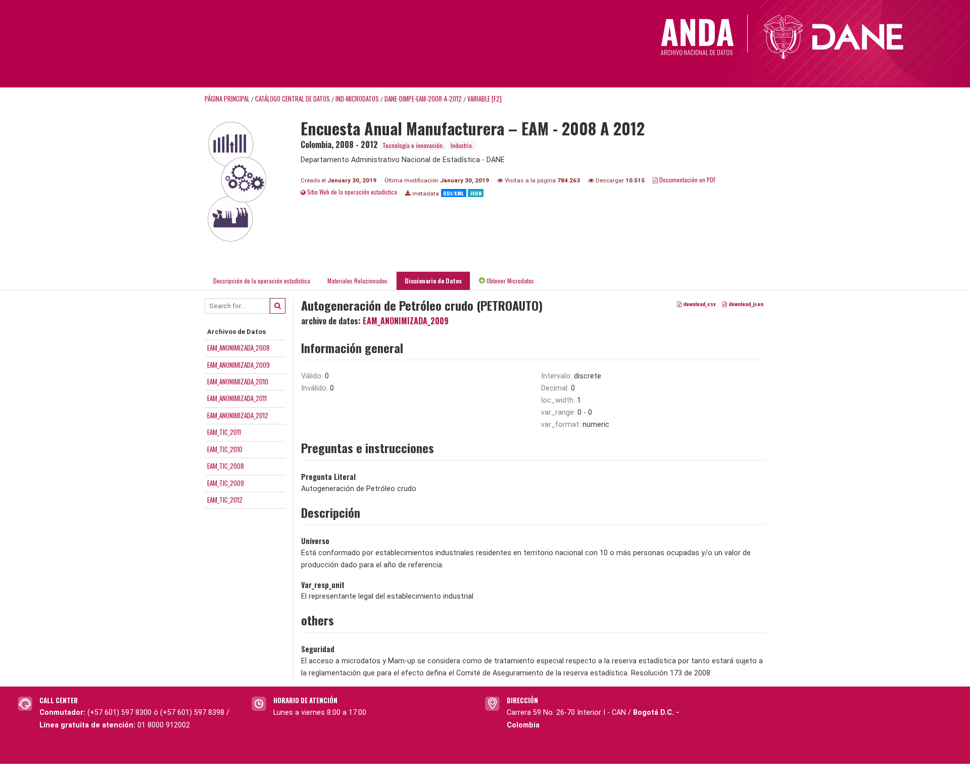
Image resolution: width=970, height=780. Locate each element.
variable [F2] (484, 99)
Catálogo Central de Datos (292, 99)
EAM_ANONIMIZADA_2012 (237, 415)
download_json (745, 304)
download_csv (699, 304)
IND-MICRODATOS (357, 99)
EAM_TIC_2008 (225, 466)
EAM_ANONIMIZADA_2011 (237, 398)
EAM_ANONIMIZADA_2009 (238, 365)
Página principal (227, 99)
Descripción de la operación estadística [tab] (261, 280)
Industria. (462, 145)
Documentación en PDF (687, 179)
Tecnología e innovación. (413, 145)
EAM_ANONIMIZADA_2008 (238, 348)
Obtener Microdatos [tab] (509, 280)
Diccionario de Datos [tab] (433, 280)
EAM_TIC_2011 (224, 432)
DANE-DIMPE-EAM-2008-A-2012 (423, 99)
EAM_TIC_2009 (225, 483)
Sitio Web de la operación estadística (351, 191)
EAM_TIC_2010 (225, 449)
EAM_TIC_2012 (225, 500)
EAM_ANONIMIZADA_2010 (237, 381)
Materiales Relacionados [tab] (357, 280)
